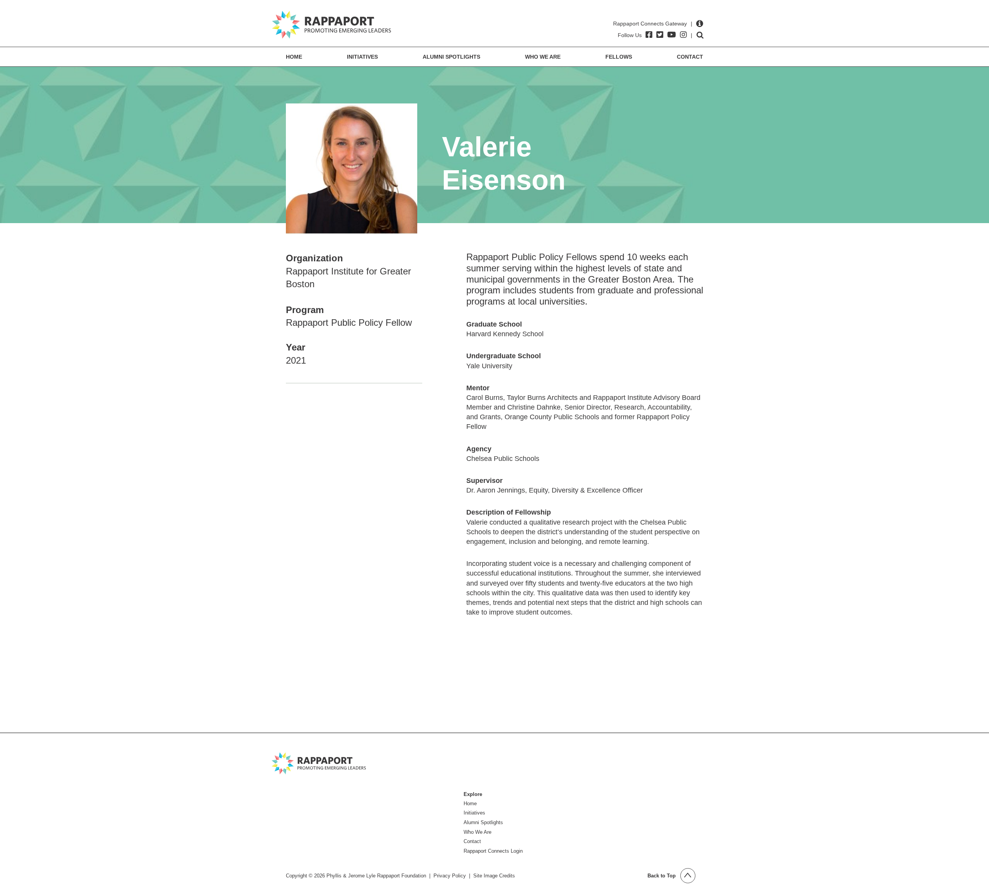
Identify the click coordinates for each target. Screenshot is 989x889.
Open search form (700, 35)
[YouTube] (671, 35)
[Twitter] (659, 35)
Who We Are (543, 57)
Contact (690, 57)
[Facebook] (649, 35)
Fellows (618, 57)
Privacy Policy (449, 876)
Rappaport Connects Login (493, 851)
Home (294, 57)
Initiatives (362, 57)
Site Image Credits (494, 876)
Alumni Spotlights (451, 57)
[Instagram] (683, 35)
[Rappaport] (331, 25)
